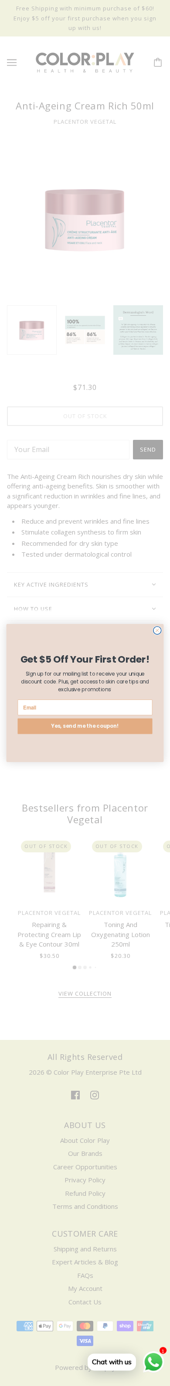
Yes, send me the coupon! (85, 726)
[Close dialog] (157, 630)
